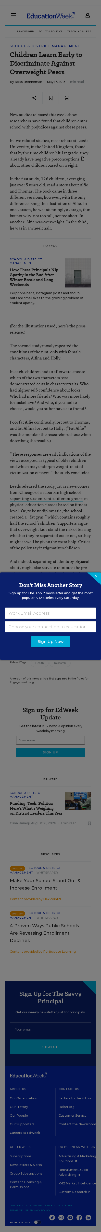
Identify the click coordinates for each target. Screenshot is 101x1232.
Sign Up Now (50, 641)
